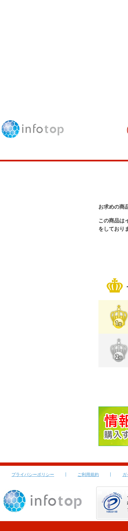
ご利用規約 (88, 474)
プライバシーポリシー (32, 474)
